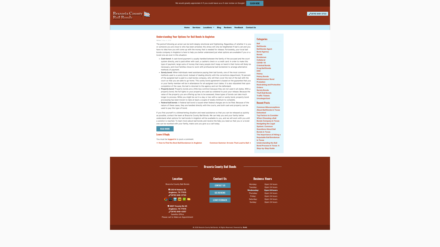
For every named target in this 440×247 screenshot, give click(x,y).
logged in (172, 139)
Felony (260, 73)
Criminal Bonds (263, 65)
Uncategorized (263, 98)
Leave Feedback (220, 199)
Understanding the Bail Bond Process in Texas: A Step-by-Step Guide (268, 145)
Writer (158, 40)
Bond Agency (263, 52)
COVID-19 (261, 63)
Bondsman (261, 57)
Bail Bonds (261, 46)
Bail (258, 43)
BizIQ (245, 227)
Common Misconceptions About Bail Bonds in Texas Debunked (268, 110)
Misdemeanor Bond (265, 79)
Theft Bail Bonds (264, 93)
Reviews (228, 27)
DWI (258, 71)
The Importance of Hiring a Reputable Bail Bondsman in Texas (269, 137)
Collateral (261, 60)
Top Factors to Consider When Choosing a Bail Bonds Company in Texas (268, 118)
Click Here (255, 3)
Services (196, 27)
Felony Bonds (263, 76)
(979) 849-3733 (318, 14)
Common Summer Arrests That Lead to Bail (230, 143)
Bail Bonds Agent (264, 49)
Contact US (220, 185)
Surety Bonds (263, 90)
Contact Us (251, 27)
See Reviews (220, 192)
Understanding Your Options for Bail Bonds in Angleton (185, 36)
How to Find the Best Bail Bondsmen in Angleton (179, 143)
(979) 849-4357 (178, 211)
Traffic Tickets (263, 95)
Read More (165, 128)
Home (187, 27)
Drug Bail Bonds (264, 68)
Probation (261, 82)
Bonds (259, 54)
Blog (219, 27)
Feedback (238, 27)
